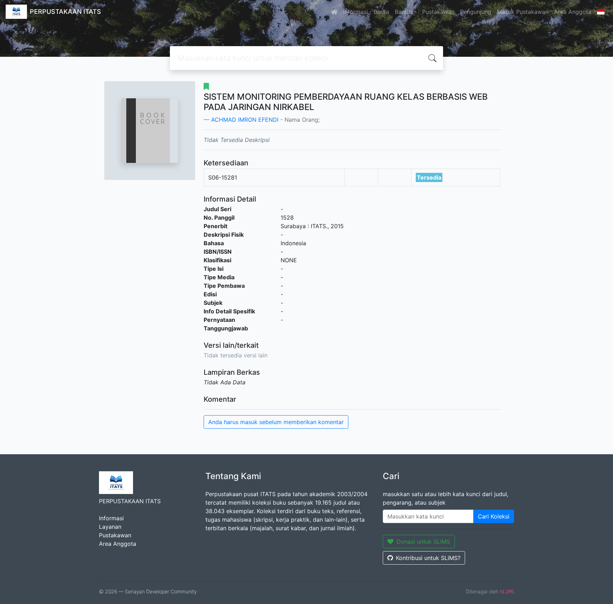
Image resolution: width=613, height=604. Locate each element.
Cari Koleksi (493, 516)
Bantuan (405, 11)
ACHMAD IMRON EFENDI (244, 119)
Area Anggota (572, 11)
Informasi (355, 11)
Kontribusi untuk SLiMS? (428, 557)
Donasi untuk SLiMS (423, 541)
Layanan (110, 526)
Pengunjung (475, 11)
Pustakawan (438, 11)
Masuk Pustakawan (522, 11)
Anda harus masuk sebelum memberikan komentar (276, 421)
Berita (381, 11)
